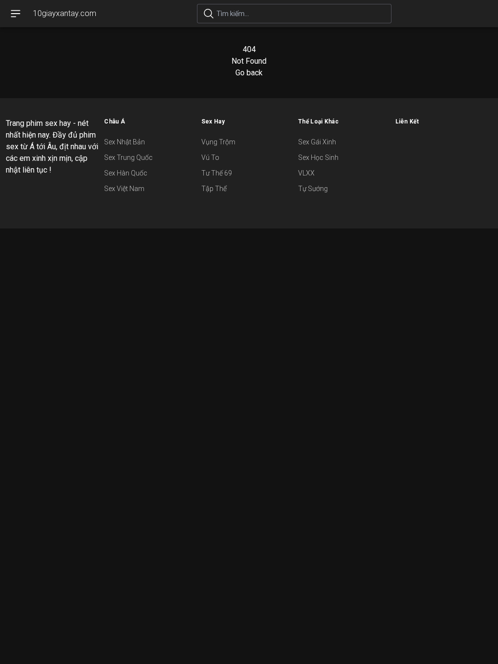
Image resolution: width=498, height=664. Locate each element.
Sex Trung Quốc (128, 157)
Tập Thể (214, 188)
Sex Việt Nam (124, 188)
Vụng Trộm (218, 142)
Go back (249, 72)
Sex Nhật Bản (124, 142)
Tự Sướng (313, 188)
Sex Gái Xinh (317, 142)
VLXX (306, 173)
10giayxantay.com (64, 13)
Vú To (210, 157)
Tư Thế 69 (216, 173)
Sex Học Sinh (318, 157)
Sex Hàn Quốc (125, 173)
